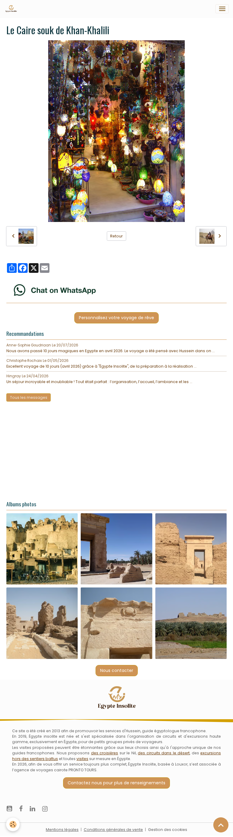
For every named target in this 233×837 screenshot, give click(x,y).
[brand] (12, 8)
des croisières (104, 753)
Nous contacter (116, 670)
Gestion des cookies (167, 829)
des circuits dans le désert (164, 753)
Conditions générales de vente (113, 829)
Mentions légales (62, 829)
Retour (116, 236)
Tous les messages (28, 397)
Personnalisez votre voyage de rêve (116, 318)
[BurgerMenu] (222, 8)
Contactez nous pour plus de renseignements (116, 783)
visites (82, 758)
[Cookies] (13, 824)
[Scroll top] (220, 824)
